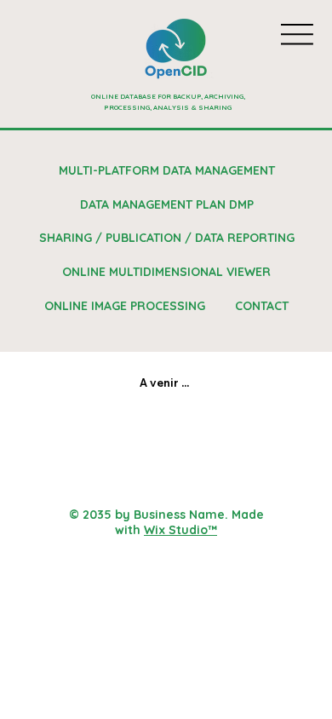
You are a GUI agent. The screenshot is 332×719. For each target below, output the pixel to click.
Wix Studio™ (180, 530)
